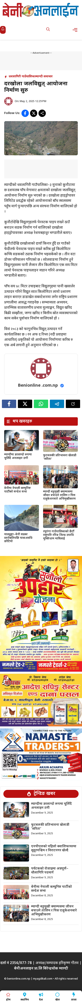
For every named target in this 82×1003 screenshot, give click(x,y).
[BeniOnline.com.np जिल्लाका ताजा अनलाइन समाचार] (41, 10)
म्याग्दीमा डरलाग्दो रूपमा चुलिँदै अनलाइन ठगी (18, 456)
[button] (48, 30)
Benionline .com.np (38, 385)
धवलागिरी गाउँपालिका (22, 77)
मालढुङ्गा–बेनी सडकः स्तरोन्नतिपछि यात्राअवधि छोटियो (18, 538)
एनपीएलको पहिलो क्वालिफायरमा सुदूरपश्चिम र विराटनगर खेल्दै (53, 848)
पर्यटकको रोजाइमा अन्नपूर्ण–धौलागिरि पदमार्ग (49, 871)
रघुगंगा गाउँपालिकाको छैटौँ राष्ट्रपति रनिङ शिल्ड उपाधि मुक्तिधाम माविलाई (58, 535)
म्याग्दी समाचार (44, 77)
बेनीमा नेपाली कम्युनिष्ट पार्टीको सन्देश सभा (17, 490)
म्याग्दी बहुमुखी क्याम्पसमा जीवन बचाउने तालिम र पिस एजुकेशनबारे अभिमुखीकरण (60, 495)
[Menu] (76, 30)
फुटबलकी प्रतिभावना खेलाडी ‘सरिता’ (59, 457)
